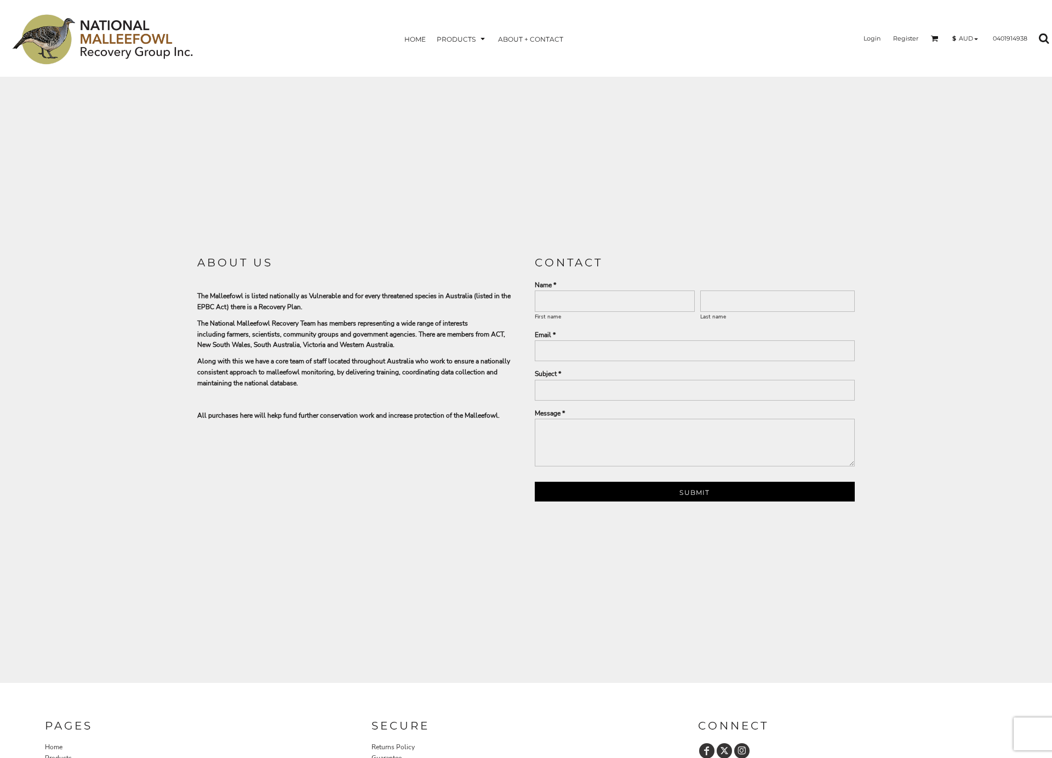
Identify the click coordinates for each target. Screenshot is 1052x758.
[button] (462, 38)
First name (548, 317)
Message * (550, 413)
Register (905, 38)
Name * (545, 285)
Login (872, 38)
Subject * (548, 373)
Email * (545, 334)
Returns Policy (393, 747)
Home (53, 747)
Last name (713, 317)
